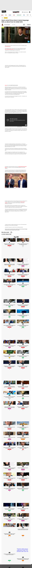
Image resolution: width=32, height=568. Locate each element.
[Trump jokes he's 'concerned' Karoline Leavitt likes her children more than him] (9, 270)
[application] (16, 35)
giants (9, 306)
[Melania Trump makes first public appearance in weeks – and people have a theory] (9, 321)
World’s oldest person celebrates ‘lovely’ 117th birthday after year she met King (23, 559)
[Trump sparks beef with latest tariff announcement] (9, 423)
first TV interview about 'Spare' (9, 49)
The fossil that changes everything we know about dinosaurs (22, 325)
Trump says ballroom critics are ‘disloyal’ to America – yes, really (9, 478)
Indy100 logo (16, 12)
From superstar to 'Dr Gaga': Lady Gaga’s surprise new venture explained (23, 264)
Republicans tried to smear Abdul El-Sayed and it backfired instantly (9, 244)
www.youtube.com (19, 126)
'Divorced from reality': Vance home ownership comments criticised (23, 386)
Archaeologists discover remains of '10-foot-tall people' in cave (9, 305)
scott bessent (22, 347)
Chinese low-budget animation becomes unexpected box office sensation (9, 356)
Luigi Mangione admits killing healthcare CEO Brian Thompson (23, 437)
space (23, 398)
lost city (9, 510)
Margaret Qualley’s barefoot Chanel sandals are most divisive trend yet (9, 264)
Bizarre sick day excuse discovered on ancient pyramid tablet (22, 427)
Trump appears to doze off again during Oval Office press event (9, 285)
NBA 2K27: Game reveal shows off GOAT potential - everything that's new (23, 488)
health (9, 535)
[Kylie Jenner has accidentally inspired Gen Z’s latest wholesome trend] (9, 403)
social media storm (7, 46)
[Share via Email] (29, 24)
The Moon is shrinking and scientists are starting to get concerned (23, 285)
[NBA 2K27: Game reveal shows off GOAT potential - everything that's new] (23, 484)
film (9, 357)
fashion (23, 535)
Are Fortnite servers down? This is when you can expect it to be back (9, 397)
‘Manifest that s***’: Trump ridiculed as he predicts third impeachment (23, 305)
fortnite (9, 398)
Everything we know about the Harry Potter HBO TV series (9, 519)
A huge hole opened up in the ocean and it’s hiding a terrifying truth (23, 315)
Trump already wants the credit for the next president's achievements (23, 274)
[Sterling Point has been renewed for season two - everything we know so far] (23, 464)
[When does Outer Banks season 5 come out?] (9, 433)
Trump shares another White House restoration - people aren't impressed (9, 386)
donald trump (9, 286)
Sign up (6, 85)
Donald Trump (22, 306)
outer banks (23, 520)
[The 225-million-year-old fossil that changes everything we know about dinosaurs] (23, 321)
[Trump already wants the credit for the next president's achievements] (23, 270)
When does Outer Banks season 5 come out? (9, 437)
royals (4, 234)
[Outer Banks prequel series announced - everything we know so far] (23, 515)
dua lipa (9, 347)
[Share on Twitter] (28, 24)
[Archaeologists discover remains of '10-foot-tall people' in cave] (9, 301)
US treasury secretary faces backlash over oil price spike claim (22, 346)
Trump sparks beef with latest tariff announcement (9, 427)
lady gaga (9, 469)
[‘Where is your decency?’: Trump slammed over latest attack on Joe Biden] (9, 443)
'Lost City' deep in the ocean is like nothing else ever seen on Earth (9, 509)
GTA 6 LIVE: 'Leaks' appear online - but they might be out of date (23, 244)
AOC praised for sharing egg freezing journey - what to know (23, 448)
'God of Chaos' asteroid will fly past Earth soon (9, 315)
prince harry (7, 234)
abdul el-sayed (9, 245)
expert (10, 234)
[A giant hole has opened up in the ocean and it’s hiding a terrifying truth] (23, 311)
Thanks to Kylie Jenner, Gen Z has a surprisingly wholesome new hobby (9, 407)
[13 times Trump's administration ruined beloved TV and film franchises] (23, 403)
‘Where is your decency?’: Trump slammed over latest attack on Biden (9, 448)
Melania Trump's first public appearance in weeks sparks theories (9, 325)
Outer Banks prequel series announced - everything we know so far (23, 519)
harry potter (9, 520)
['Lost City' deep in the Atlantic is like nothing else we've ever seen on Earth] (9, 504)
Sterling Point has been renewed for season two (23, 468)
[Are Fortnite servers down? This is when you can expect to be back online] (9, 392)
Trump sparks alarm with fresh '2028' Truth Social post (23, 509)
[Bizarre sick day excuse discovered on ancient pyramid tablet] (23, 423)
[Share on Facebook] (27, 24)
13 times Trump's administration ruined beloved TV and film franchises (23, 407)
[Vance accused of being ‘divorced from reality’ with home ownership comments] (23, 382)
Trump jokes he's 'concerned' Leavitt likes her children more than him (9, 274)
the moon (23, 286)
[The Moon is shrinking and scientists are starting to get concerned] (23, 280)
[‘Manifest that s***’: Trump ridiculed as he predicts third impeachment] (23, 301)
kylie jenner (9, 408)
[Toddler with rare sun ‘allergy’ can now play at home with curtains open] (9, 527)
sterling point (23, 469)
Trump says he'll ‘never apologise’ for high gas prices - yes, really (23, 366)
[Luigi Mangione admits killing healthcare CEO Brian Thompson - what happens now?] (23, 433)
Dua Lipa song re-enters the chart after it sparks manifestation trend (9, 346)
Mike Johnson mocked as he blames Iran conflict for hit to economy (23, 478)
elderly (23, 560)
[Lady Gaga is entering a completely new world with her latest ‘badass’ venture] (23, 260)
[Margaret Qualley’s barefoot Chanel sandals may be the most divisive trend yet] (9, 260)
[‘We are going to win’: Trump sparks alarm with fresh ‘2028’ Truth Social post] (23, 504)
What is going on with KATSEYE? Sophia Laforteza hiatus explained (9, 488)
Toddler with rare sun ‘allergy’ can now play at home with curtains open (9, 534)
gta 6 (23, 245)
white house (23, 408)
